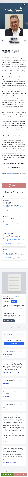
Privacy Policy (10, 471)
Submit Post (14, 343)
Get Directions (8, 210)
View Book (6, 301)
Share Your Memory (8, 320)
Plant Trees (20, 210)
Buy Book (14, 301)
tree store (6, 176)
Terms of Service (18, 471)
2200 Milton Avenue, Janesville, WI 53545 (15, 254)
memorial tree (10, 173)
